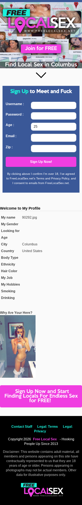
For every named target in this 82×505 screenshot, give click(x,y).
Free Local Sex (45, 439)
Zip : (9, 147)
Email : (11, 136)
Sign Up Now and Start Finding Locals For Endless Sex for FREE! (41, 396)
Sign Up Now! (41, 162)
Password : (15, 114)
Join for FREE (41, 49)
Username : (15, 104)
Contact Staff (21, 426)
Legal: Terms (47, 426)
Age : (10, 125)
